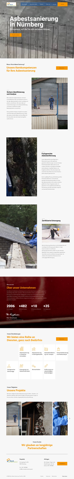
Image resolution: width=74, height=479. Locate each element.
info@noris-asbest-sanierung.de (26, 469)
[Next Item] (69, 418)
